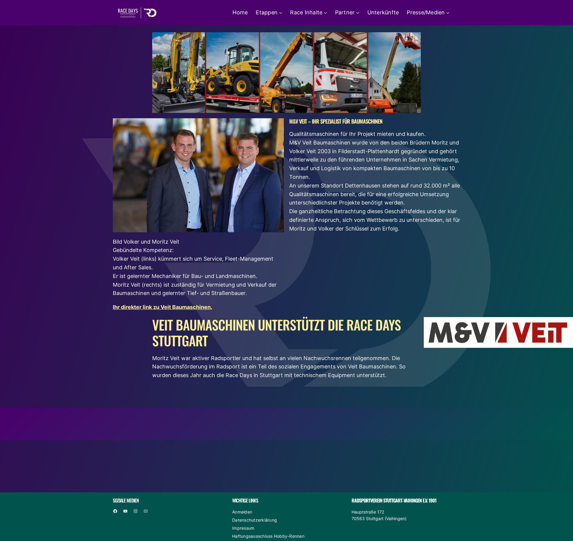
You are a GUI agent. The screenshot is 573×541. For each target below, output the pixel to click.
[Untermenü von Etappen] (280, 12)
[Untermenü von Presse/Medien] (447, 12)
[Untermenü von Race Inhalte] (325, 12)
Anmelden (242, 511)
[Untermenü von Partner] (357, 12)
